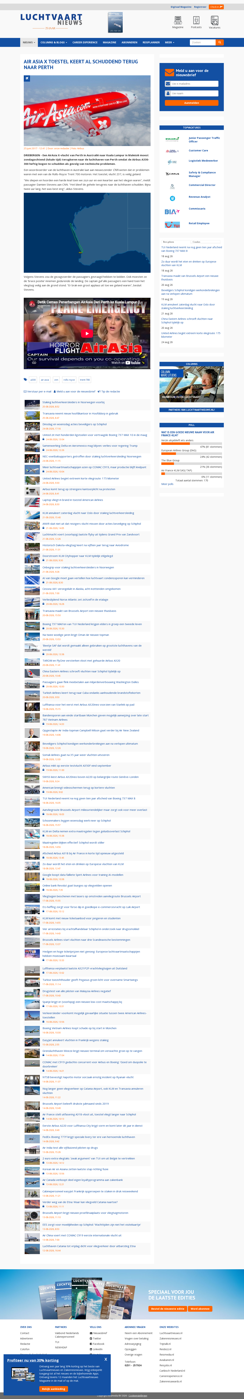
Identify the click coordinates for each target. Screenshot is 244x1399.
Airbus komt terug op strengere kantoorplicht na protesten (79, 489)
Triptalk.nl (165, 1343)
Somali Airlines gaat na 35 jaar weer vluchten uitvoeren (76, 755)
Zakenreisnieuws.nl (170, 1338)
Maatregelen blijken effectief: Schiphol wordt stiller (73, 842)
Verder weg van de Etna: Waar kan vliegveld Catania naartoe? (80, 1202)
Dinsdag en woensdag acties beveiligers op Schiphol (75, 424)
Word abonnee (200, 1308)
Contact (24, 1333)
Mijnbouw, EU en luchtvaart (181, 397)
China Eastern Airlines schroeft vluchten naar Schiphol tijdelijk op (82, 671)
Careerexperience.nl (171, 1376)
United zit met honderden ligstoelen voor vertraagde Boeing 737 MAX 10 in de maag (95, 435)
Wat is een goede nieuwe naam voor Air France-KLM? (187, 434)
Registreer (200, 6)
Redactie (25, 1343)
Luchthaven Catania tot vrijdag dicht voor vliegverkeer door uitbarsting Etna (89, 1246)
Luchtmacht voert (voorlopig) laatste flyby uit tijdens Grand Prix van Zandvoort (91, 534)
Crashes (196, 242)
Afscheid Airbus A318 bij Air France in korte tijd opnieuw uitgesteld (83, 853)
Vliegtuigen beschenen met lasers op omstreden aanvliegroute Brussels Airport (92, 896)
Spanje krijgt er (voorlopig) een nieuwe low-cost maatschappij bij (82, 1002)
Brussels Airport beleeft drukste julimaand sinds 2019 (76, 1103)
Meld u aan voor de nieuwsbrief (76, 391)
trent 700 (85, 379)
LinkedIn (98, 1349)
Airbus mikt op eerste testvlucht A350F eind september (77, 765)
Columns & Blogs (53, 42)
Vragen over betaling (136, 1338)
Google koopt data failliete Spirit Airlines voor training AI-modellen (83, 874)
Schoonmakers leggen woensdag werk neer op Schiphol (77, 820)
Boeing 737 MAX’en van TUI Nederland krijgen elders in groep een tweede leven (92, 624)
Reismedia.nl (167, 1354)
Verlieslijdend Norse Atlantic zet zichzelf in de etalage (75, 599)
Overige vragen (133, 1354)
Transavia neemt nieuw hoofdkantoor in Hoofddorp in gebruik (80, 413)
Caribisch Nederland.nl (172, 1370)
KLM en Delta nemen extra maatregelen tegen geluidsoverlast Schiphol (86, 831)
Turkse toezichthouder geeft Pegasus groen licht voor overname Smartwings (90, 980)
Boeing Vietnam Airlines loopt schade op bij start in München (79, 1028)
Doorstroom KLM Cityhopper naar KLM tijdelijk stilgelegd (78, 556)
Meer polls (167, 484)
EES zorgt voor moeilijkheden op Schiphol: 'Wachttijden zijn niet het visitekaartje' (92, 1224)
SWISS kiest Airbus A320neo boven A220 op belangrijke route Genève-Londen (91, 777)
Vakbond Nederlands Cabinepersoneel (67, 1334)
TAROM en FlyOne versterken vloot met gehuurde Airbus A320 (81, 660)
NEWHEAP (61, 1347)
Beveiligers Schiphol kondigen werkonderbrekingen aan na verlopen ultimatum (90, 743)
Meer (169, 42)
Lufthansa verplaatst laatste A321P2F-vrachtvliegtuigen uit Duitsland (85, 968)
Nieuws (28, 42)
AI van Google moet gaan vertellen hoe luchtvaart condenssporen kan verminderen (94, 578)
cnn (56, 379)
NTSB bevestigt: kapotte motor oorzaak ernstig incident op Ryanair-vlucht (88, 1077)
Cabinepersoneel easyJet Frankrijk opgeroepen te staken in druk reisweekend (90, 1191)
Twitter (97, 1338)
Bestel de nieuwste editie (167, 1308)
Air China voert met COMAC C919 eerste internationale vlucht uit (82, 1235)
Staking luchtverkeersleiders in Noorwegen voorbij (73, 402)
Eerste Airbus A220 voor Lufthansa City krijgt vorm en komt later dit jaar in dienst (93, 1125)
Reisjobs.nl (166, 1365)
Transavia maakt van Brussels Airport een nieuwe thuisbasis (79, 611)
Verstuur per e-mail (39, 391)
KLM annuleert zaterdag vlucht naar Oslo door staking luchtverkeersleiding (88, 513)
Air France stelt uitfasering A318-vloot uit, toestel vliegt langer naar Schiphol (89, 1114)
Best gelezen (168, 242)
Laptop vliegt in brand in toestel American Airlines (73, 500)
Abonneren (129, 42)
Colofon (24, 1349)
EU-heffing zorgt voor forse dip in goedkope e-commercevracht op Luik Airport (91, 907)
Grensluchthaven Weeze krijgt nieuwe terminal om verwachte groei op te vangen (92, 1051)
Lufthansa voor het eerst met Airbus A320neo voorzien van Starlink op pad (88, 704)
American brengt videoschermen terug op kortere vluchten (79, 787)
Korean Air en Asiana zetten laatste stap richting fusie (75, 1169)
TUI (57, 1342)
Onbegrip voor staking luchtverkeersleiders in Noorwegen (78, 567)
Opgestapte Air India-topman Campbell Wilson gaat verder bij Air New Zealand (91, 730)
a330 (33, 379)
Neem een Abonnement (139, 1333)
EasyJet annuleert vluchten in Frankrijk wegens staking (76, 1040)
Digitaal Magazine (181, 6)
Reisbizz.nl (165, 1349)
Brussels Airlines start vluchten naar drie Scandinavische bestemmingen (86, 939)
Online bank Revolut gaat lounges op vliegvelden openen (77, 885)
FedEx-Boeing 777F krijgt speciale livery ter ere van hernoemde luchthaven (89, 1137)
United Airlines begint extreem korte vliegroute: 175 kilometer (81, 478)
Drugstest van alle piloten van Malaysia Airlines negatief (77, 991)
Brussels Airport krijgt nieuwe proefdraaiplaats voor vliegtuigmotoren (85, 1213)
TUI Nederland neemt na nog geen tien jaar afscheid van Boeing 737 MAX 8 (89, 798)
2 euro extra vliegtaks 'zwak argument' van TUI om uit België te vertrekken (89, 1158)
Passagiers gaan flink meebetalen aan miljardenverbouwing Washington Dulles (91, 682)
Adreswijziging (133, 1343)
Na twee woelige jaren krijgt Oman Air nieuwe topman (76, 635)
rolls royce (69, 379)
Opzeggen (130, 1349)
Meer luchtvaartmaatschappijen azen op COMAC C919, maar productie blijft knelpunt (94, 467)
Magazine (109, 42)
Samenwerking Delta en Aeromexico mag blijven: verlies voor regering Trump (90, 445)
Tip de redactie (110, 391)
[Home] (51, 21)
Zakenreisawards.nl (171, 1381)
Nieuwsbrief (100, 1333)
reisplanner (151, 42)
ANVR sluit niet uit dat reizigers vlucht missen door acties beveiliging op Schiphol (92, 523)
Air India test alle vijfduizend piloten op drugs (70, 1147)
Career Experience (85, 42)
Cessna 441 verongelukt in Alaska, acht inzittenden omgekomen (82, 589)
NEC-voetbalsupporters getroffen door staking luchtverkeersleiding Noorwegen (92, 456)
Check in (214, 6)
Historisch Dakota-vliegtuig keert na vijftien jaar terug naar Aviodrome (86, 545)
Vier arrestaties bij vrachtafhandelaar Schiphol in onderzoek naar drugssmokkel (91, 929)
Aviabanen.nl (167, 1360)
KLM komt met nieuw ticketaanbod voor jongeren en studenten (82, 918)
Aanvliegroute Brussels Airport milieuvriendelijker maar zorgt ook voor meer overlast (95, 810)
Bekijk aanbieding (53, 1389)
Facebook (98, 1343)
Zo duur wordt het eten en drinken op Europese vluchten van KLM (83, 864)
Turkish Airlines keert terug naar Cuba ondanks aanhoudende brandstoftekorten (91, 692)
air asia (45, 379)
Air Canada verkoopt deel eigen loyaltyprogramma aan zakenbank (83, 1180)
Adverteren (26, 1338)
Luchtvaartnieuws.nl (171, 1333)
